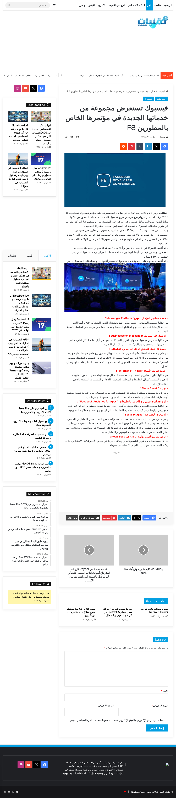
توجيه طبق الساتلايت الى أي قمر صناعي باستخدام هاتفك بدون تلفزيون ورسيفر (32, 451)
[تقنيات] (151, 22)
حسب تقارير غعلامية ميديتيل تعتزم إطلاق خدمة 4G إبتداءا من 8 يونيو (81, 612)
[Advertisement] (57, 41)
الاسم (164, 691)
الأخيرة (47, 255)
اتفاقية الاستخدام (23, 75)
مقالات (158, 5)
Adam (163, 137)
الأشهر (29, 255)
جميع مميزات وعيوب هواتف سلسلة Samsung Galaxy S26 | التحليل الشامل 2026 (19, 370)
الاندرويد (101, 5)
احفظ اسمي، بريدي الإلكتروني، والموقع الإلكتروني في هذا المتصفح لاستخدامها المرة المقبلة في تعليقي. (117, 720)
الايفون (91, 5)
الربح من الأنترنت (116, 5)
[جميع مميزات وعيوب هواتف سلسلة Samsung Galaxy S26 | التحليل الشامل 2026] (41, 368)
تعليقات (12, 255)
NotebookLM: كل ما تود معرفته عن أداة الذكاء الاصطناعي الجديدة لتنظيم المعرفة (119, 75)
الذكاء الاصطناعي (136, 5)
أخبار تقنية (151, 91)
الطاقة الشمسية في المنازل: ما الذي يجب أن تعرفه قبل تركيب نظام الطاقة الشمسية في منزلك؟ (18, 347)
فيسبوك (148, 98)
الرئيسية (168, 5)
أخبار (149, 5)
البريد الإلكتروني (159, 705)
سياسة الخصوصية (43, 75)
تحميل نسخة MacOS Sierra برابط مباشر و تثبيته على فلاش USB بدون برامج (32, 467)
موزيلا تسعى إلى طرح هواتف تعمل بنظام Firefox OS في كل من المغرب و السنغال (117, 612)
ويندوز (82, 5)
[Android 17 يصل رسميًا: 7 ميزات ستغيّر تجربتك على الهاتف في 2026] (41, 159)
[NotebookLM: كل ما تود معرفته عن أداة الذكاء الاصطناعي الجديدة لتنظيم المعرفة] (18, 116)
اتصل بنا (8, 75)
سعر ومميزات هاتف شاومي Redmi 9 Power (154, 610)
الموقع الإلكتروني (106, 705)
